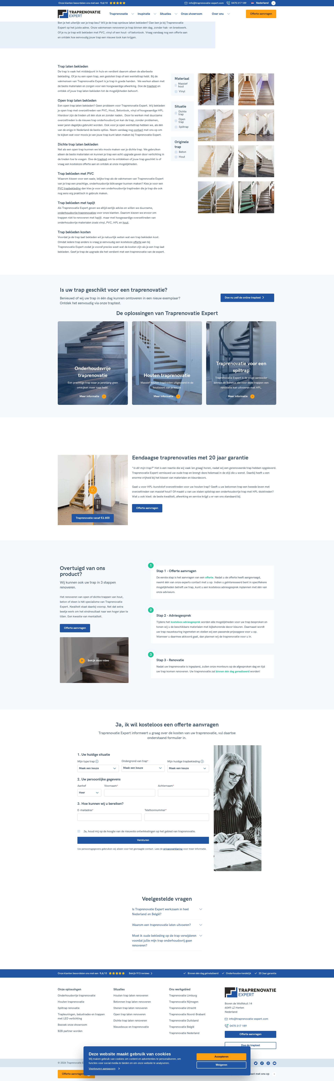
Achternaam (166, 786)
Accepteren (221, 1056)
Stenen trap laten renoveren (130, 1008)
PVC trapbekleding (69, 188)
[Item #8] (216, 89)
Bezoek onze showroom (72, 1025)
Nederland (262, 3)
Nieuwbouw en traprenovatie (131, 1027)
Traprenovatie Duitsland (183, 1020)
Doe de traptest (250, 1045)
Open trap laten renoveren (129, 1014)
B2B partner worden (70, 1031)
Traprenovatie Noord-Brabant (187, 1014)
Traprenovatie (118, 14)
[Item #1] (256, 197)
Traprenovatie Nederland (184, 1033)
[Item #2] (216, 197)
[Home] (79, 14)
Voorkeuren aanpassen (102, 1068)
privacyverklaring (172, 848)
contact (138, 130)
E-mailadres (85, 810)
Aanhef (81, 786)
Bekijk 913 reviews (139, 973)
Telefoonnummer (155, 810)
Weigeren (221, 1064)
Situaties (165, 14)
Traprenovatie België (181, 1027)
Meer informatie (89, 396)
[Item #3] (256, 161)
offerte (137, 242)
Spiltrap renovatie (68, 1008)
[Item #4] (216, 161)
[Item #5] (256, 125)
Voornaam (111, 786)
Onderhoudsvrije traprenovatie (76, 995)
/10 (83, 3)
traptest (152, 86)
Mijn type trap (86, 761)
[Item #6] (216, 125)
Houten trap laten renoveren (130, 995)
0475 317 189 (238, 3)
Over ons (218, 14)
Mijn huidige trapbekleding (183, 761)
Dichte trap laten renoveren (130, 1020)
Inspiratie (144, 14)
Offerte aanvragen (261, 13)
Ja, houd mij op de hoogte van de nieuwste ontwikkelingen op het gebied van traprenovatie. (140, 831)
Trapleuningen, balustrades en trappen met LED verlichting (81, 1016)
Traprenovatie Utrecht (182, 1008)
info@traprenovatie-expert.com (206, 3)
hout (125, 222)
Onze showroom (191, 14)
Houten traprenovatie (71, 1002)
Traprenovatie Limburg (183, 995)
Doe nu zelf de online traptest (243, 297)
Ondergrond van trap (135, 761)
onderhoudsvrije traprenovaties (77, 213)
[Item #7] (256, 89)
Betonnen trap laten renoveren (132, 1002)
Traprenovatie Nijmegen (183, 1002)
